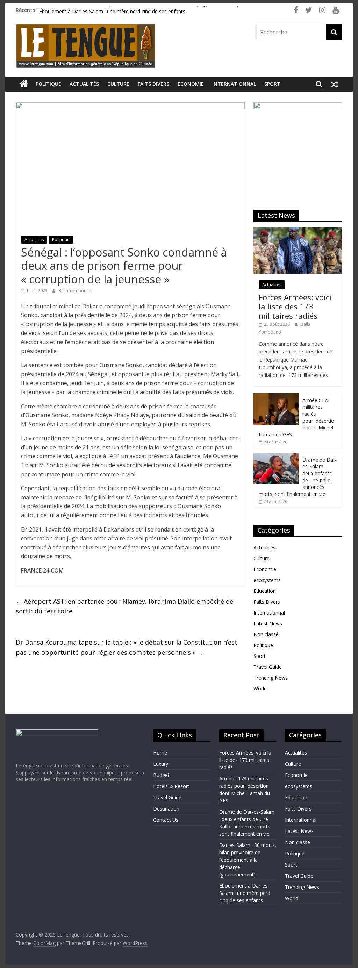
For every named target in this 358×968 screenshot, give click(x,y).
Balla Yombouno (75, 291)
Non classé (266, 634)
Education (264, 591)
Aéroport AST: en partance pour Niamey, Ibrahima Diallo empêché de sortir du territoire (124, 606)
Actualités (84, 83)
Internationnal (234, 83)
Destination (166, 808)
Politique (48, 83)
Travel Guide (267, 667)
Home (160, 752)
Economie (191, 83)
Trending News (270, 677)
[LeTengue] (23, 84)
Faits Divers (153, 83)
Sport (272, 83)
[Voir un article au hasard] (334, 84)
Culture (118, 83)
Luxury (160, 763)
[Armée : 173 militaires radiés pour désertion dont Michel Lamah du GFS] (276, 397)
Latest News (267, 623)
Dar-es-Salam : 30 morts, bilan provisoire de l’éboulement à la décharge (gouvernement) (139, 9)
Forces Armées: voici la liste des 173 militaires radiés (295, 306)
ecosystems (267, 580)
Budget (161, 775)
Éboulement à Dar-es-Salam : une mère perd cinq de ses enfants (244, 893)
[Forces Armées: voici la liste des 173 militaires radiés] (297, 230)
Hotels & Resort (171, 786)
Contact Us (165, 819)
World (260, 688)
